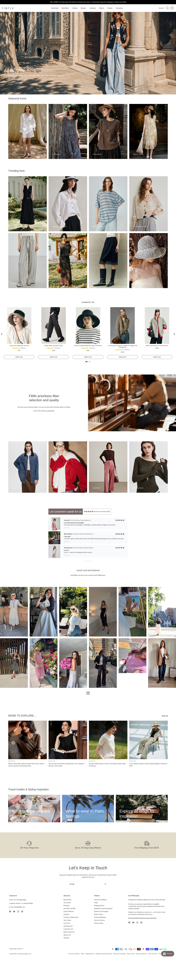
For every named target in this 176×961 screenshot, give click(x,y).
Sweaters (83, 8)
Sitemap (66, 938)
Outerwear (93, 8)
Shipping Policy (99, 905)
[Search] (167, 8)
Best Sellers (65, 8)
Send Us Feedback (100, 900)
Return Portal (98, 914)
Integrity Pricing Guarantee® (103, 908)
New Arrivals (54, 8)
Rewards (66, 905)
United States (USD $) (15, 948)
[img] (88, 511)
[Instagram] (18, 911)
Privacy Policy (98, 923)
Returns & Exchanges (101, 911)
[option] (88, 53)
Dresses (110, 8)
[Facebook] (10, 911)
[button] (86, 561)
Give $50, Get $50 (69, 908)
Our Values (67, 902)
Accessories (119, 8)
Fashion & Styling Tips (71, 917)
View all (165, 716)
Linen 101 (67, 923)
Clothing (74, 8)
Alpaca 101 (67, 935)
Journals (66, 914)
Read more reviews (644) (101, 511)
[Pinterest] (22, 911)
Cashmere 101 (68, 929)
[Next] (173, 53)
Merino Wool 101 (69, 932)
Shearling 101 (68, 926)
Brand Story (67, 900)
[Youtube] (14, 911)
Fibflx (15, 953)
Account (161, 8)
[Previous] (3, 53)
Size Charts (67, 920)
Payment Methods (100, 917)
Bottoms (101, 8)
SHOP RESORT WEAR (17, 80)
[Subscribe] (105, 884)
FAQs (96, 902)
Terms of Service (99, 920)
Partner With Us (69, 911)
